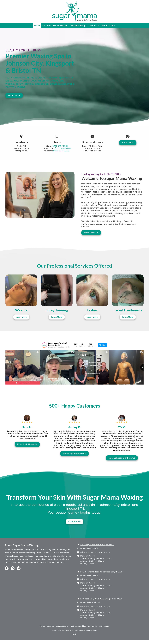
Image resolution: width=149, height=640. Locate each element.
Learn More (21, 317)
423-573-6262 (93, 548)
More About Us (91, 232)
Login (74, 634)
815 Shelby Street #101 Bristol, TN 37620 (97, 545)
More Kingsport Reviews (74, 453)
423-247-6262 (93, 602)
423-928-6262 (93, 575)
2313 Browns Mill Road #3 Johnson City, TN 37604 (101, 572)
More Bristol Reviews (27, 444)
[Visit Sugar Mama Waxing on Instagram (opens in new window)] (19, 568)
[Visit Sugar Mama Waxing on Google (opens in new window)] (13, 568)
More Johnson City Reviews (122, 458)
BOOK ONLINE (14, 95)
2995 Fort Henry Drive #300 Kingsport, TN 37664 (101, 599)
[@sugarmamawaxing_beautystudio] (44, 345)
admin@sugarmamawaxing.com (95, 552)
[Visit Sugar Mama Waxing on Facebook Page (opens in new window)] (7, 568)
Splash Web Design (91, 630)
